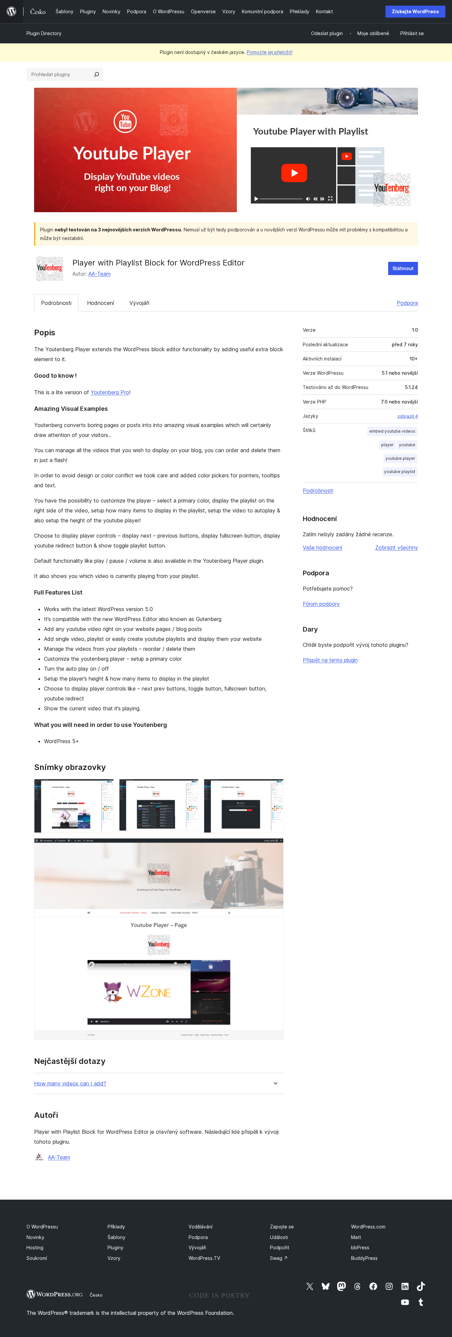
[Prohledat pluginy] (96, 74)
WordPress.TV (204, 1258)
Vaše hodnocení (322, 547)
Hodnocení (100, 303)
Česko (96, 1295)
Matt (356, 1237)
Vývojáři (139, 303)
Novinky (35, 1237)
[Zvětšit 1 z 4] (105, 788)
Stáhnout (403, 268)
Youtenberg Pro (110, 392)
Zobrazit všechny (396, 547)
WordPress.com (368, 1226)
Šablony (116, 1237)
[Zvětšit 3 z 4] (274, 788)
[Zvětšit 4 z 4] (274, 847)
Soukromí (36, 1258)
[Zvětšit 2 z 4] (189, 788)
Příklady (116, 1226)
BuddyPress (364, 1258)
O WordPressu (42, 1226)
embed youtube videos (392, 431)
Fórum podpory (321, 603)
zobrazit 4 (407, 416)
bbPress (360, 1247)
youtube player (400, 458)
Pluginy (115, 1247)
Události (279, 1237)
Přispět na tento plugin (330, 660)
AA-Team (99, 273)
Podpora (407, 303)
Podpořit (279, 1247)
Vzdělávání (200, 1226)
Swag (279, 1258)
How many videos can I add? (70, 1083)
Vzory (114, 1258)
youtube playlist (399, 471)
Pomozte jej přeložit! (270, 52)
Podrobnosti (56, 303)
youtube (407, 444)
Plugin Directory (44, 33)
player (387, 444)
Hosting (34, 1247)
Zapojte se (282, 1226)
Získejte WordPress (415, 11)
